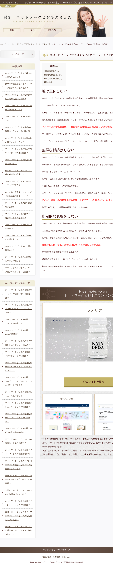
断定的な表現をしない (54, 79)
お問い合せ (66, 557)
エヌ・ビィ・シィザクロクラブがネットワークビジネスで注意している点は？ (18, 516)
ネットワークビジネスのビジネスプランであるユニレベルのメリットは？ (18, 309)
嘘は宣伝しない (51, 71)
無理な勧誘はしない (53, 75)
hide (56, 66)
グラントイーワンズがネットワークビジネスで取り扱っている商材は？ (18, 479)
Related (48, 82)
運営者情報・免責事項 (51, 557)
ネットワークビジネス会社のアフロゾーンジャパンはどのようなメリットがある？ (18, 381)
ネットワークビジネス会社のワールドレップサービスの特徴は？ (18, 418)
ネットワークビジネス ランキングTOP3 (14, 44)
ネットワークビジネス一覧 (40, 44)
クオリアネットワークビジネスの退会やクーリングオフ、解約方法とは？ (18, 530)
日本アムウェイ (67, 399)
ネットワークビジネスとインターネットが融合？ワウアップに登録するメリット (18, 465)
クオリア (94, 310)
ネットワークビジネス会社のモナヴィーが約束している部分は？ (18, 294)
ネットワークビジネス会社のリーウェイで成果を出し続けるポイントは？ (18, 367)
